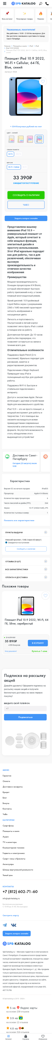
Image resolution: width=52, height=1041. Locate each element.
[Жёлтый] (20, 139)
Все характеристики (16, 569)
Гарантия (7, 775)
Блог (5, 797)
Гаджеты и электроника (14, 853)
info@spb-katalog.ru (11, 898)
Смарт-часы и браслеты (14, 858)
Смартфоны (8, 825)
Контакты (7, 808)
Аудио (6, 836)
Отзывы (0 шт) (13, 561)
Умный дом (8, 875)
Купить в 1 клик (39, 651)
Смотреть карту (11, 915)
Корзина (26, 1039)
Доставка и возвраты (13, 786)
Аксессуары (8, 864)
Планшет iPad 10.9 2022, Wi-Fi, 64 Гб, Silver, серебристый (26, 621)
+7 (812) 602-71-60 (20, 891)
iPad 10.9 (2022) (12, 48)
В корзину (38, 643)
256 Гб (18, 154)
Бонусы (6, 803)
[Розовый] (29, 139)
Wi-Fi (25, 167)
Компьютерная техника (13, 847)
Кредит (6, 792)
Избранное (43, 1039)
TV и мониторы (10, 842)
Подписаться (25, 717)
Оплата (6, 781)
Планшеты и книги (20, 46)
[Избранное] (43, 82)
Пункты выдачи (14, 532)
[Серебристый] (11, 139)
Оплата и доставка (16, 577)
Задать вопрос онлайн (26, 218)
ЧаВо (5, 814)
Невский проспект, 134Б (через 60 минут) (23, 540)
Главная (7, 46)
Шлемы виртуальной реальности (18, 869)
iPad (31, 46)
